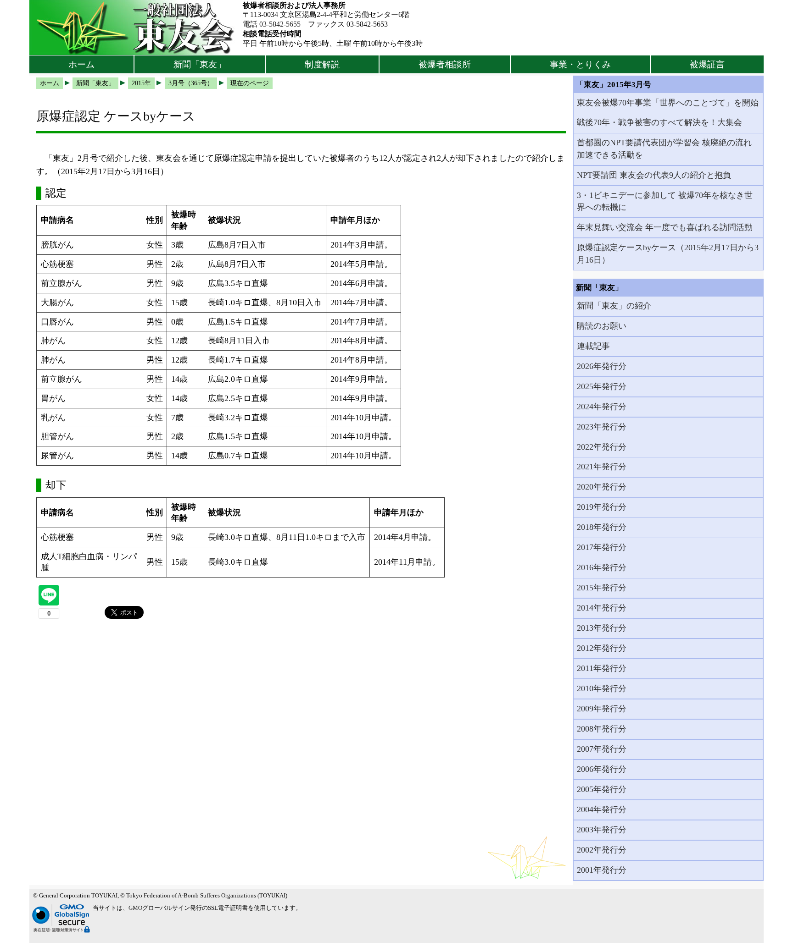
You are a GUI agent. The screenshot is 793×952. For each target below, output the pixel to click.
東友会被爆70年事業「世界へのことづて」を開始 (668, 102)
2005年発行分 (601, 789)
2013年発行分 (601, 628)
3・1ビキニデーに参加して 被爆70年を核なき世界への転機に (665, 201)
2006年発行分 (601, 769)
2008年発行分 (601, 728)
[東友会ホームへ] (136, 27)
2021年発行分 (601, 466)
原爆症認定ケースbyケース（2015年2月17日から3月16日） (668, 253)
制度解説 (322, 64)
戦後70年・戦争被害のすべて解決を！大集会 (659, 122)
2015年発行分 (601, 587)
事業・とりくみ (580, 64)
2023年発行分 (601, 426)
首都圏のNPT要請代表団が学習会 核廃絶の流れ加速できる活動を (664, 148)
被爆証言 (707, 64)
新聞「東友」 (199, 64)
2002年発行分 (601, 849)
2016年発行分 (601, 567)
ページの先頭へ (759, 938)
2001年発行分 (601, 870)
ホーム (81, 64)
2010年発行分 (601, 688)
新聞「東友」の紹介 (614, 305)
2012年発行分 (601, 648)
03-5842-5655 (280, 24)
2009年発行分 (601, 708)
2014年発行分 (601, 607)
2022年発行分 (601, 446)
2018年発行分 (601, 527)
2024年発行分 (601, 406)
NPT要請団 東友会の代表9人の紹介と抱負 (654, 175)
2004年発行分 (601, 809)
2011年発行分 (601, 668)
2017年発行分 (601, 547)
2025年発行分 (601, 386)
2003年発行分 (601, 829)
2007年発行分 (601, 749)
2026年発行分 (601, 366)
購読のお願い (601, 325)
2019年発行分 (601, 507)
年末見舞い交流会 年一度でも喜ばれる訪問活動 (665, 227)
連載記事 (593, 346)
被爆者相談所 (445, 64)
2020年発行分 (601, 486)
